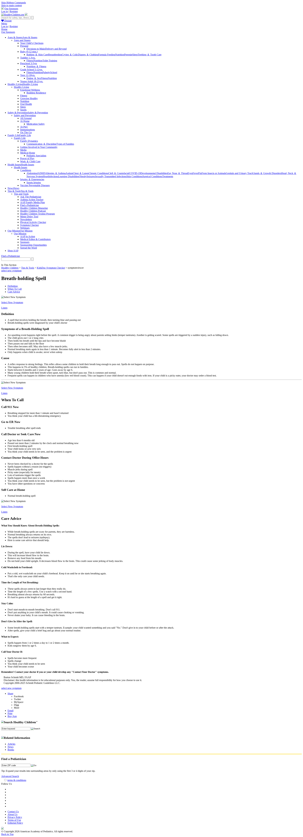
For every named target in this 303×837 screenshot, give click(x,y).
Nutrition (119, 54)
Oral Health (26, 104)
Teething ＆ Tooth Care (149, 54)
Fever (195, 173)
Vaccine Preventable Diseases (35, 185)
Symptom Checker (29, 225)
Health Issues (20, 167)
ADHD (41, 173)
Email (10, 710)
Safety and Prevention (25, 115)
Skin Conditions (134, 176)
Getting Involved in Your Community (38, 147)
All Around (26, 118)
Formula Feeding (106, 54)
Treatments (167, 176)
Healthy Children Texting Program (37, 213)
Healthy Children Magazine (34, 208)
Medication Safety (36, 124)
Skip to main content (11, 5)
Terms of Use (14, 820)
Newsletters (26, 219)
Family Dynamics (29, 141)
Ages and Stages (22, 40)
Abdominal (32, 173)
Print (10, 713)
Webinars (25, 228)
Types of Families (65, 144)
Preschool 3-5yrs (28, 63)
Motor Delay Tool (29, 216)
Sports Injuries (34, 182)
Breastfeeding (55, 54)
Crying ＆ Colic (70, 54)
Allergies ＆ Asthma (55, 173)
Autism (69, 173)
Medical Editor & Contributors (35, 239)
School (53, 72)
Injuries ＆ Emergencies (32, 179)
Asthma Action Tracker (31, 199)
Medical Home (27, 152)
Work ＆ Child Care (30, 161)
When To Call (15, 289)
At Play (24, 126)
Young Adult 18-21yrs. (31, 81)
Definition (13, 286)
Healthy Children (9, 267)
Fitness (30, 60)
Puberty (46, 72)
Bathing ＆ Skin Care (37, 54)
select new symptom (11, 270)
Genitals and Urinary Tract (239, 173)
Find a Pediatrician (29, 205)
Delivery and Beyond (56, 48)
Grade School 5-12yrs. (31, 69)
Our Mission (20, 233)
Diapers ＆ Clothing (88, 54)
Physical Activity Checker (33, 222)
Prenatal (24, 46)
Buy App (12, 716)
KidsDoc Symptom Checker (51, 267)
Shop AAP (13, 250)
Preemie (128, 54)
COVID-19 (135, 173)
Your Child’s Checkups (31, 43)
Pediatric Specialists (36, 155)
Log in (4, 11)
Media (23, 150)
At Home (25, 121)
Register (14, 11)
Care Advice (14, 291)
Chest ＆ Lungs (81, 173)
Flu (200, 173)
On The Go (26, 132)
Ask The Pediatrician (30, 196)
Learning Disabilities (68, 176)
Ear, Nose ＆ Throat (177, 173)
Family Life (20, 138)
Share (10, 693)
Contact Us (13, 811)
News (10, 746)
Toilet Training (49, 60)
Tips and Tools (21, 194)
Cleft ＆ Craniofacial (118, 173)
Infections (53, 176)
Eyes (190, 173)
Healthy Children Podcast (33, 211)
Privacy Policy (15, 817)
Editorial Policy (15, 823)
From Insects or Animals (214, 173)
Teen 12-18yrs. (27, 75)
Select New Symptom (12, 302)
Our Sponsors (11, 8)
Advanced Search (10, 776)
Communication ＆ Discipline (41, 144)
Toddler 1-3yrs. (28, 57)
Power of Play (27, 158)
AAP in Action (27, 236)
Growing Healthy (29, 98)
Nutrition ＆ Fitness (36, 66)
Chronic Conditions (98, 173)
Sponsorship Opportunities (33, 245)
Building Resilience (36, 92)
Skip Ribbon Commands (13, 2)
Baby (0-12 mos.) (29, 51)
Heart (45, 176)
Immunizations (27, 129)
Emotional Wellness (30, 90)
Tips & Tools (27, 267)
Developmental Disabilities (154, 173)
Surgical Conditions (152, 176)
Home (4, 29)
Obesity (83, 176)
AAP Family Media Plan (32, 202)
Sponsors (24, 242)
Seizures (91, 176)
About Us (12, 814)
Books (11, 749)
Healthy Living (21, 87)
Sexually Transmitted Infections (110, 176)
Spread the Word (28, 247)
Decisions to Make (36, 48)
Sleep (135, 54)
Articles (11, 744)
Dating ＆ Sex (34, 78)
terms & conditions (16, 780)
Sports (23, 109)
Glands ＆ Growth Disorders (266, 173)
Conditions (25, 170)
